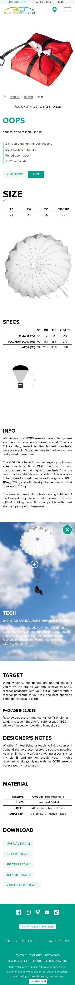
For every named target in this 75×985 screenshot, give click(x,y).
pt (37, 941)
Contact (20, 955)
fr (15, 941)
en (8, 941)
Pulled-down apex (17, 156)
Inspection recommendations (49, 961)
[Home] (4, 96)
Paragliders (18, 2)
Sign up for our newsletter (38, 927)
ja (50, 941)
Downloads (52, 955)
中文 (58, 941)
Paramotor (43, 2)
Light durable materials (20, 150)
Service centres (18, 961)
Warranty (35, 955)
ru (67, 941)
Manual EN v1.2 (18, 844)
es (30, 941)
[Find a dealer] (54, 10)
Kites (62, 2)
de (23, 941)
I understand (38, 981)
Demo (36, 174)
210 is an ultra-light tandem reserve (28, 144)
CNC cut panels (15, 161)
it (43, 941)
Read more (15, 174)
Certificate (18, 854)
